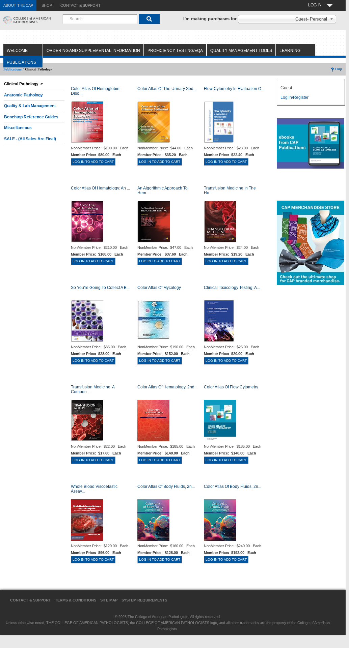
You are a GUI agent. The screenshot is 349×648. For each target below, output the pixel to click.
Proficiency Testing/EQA (175, 50)
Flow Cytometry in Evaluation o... (234, 88)
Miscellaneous (18, 127)
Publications (21, 62)
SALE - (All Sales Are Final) (30, 139)
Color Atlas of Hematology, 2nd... (167, 387)
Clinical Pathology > (23, 84)
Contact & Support (30, 600)
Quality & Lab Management (30, 106)
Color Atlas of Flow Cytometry (231, 387)
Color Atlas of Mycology (159, 287)
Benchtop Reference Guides (31, 117)
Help (338, 69)
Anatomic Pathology (23, 95)
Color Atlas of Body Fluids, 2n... (166, 486)
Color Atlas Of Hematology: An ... (100, 188)
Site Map (108, 600)
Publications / (13, 69)
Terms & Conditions (75, 600)
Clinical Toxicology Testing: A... (232, 287)
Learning (289, 50)
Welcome (17, 50)
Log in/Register (294, 97)
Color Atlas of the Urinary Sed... (166, 88)
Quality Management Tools (241, 50)
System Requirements (144, 600)
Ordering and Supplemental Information (93, 50)
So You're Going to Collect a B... (100, 287)
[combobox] (99, 19)
